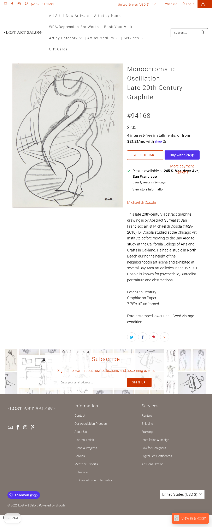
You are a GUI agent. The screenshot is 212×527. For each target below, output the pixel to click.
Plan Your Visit (84, 440)
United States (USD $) (134, 4)
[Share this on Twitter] (131, 337)
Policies (80, 456)
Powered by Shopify (52, 505)
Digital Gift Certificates (157, 456)
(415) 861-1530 (42, 4)
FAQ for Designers (154, 448)
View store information (148, 189)
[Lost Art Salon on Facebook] (12, 4)
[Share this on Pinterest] (153, 337)
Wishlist (170, 4)
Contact (80, 415)
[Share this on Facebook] (142, 337)
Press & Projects (86, 448)
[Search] (203, 32)
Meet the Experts (86, 464)
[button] (64, 38)
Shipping (147, 424)
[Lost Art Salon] (23, 32)
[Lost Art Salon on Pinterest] (26, 4)
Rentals (147, 415)
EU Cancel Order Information (94, 480)
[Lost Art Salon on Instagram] (19, 4)
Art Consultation (152, 464)
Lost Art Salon (27, 505)
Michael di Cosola (141, 202)
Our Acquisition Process (91, 424)
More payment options (182, 169)
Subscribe (81, 472)
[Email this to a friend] (164, 337)
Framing (147, 432)
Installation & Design (155, 440)
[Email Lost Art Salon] (5, 4)
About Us (81, 432)
